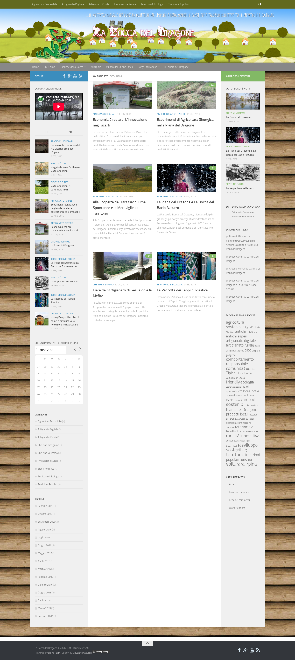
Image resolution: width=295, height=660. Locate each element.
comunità (234, 368)
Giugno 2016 (44, 545)
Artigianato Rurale (99, 4)
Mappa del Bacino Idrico (119, 66)
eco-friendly (236, 380)
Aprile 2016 (44, 561)
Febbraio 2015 (45, 616)
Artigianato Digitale (73, 4)
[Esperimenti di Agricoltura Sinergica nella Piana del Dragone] (186, 95)
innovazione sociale (236, 395)
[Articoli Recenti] (47, 132)
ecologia (247, 382)
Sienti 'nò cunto (59, 163)
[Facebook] (64, 76)
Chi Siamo (49, 66)
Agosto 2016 (45, 529)
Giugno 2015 (44, 592)
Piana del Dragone (241, 409)
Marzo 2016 (44, 569)
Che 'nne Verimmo (103, 284)
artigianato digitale (241, 340)
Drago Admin (236, 256)
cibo (248, 350)
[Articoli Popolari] (71, 132)
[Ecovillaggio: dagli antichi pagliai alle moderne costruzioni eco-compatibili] (41, 206)
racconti (238, 422)
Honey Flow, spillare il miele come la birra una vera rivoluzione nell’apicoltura (65, 321)
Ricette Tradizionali (239, 431)
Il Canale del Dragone (176, 66)
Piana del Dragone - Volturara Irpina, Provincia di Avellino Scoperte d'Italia (240, 240)
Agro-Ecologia (252, 327)
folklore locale (249, 391)
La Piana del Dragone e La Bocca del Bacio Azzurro (242, 285)
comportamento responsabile (240, 361)
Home (35, 66)
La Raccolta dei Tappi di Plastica (182, 290)
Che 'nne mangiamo (48, 445)
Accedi (232, 484)
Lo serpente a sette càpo (64, 281)
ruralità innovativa (242, 436)
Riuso (256, 432)
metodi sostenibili (241, 402)
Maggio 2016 (45, 553)
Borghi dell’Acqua (147, 66)
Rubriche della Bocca (71, 66)
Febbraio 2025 (45, 506)
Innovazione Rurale (125, 4)
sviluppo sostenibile (242, 447)
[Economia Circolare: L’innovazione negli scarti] (122, 95)
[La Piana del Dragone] (41, 247)
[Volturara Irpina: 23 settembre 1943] (41, 187)
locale (229, 400)
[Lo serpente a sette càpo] (41, 283)
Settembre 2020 (46, 521)
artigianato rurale (240, 345)
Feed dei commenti (239, 500)
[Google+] (70, 76)
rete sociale (244, 427)
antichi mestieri (247, 331)
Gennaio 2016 (45, 584)
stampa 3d (233, 445)
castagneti (238, 350)
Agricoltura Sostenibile (44, 4)
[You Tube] (75, 76)
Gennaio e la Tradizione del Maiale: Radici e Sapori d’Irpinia (65, 149)
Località (238, 400)
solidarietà (231, 440)
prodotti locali (237, 414)
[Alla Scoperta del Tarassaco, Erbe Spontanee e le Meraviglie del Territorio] (122, 178)
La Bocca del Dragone (144, 32)
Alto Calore (230, 332)
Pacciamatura (252, 405)
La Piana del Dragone (62, 245)
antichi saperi (236, 336)
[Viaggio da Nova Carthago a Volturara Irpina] (41, 168)
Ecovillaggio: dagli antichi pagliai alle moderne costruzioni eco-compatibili (65, 208)
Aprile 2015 (44, 600)
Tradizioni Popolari (178, 4)
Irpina (250, 395)
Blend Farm (54, 652)
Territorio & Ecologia (152, 4)
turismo (246, 459)
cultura (239, 373)
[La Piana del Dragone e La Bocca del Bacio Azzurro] (186, 178)
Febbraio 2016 (45, 576)
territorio (235, 455)
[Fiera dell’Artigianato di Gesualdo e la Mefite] (122, 266)
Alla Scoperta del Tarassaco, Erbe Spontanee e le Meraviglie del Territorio (119, 208)
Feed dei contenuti (239, 492)
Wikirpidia (95, 66)
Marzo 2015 (44, 608)
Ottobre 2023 (45, 513)
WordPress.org (237, 507)
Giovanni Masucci (82, 652)
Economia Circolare (233, 387)
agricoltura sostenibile (235, 324)
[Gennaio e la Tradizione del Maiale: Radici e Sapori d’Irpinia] (41, 146)
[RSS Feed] (81, 76)
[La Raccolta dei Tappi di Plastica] (186, 266)
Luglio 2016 (44, 537)
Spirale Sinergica (243, 441)
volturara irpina (241, 464)
